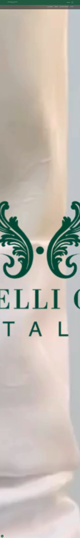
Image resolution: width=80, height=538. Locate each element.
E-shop (71, 6)
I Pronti (56, 6)
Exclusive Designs (64, 6)
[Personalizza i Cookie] (2, 536)
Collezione (50, 6)
